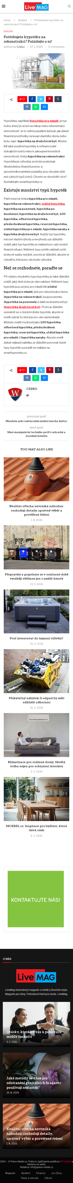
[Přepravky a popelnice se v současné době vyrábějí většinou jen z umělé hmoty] (36, 547)
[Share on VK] (27, 107)
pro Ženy (57, 1173)
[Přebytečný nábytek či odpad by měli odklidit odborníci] (36, 671)
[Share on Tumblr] (58, 99)
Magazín (10, 1173)
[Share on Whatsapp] (35, 107)
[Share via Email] (44, 107)
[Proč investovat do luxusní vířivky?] (36, 611)
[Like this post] (23, 99)
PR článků (65, 1161)
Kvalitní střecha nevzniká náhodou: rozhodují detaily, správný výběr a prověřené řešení (36, 511)
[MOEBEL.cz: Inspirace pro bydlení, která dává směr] (36, 799)
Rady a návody (29, 1177)
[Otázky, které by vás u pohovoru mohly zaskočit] (36, 1024)
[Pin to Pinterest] (49, 99)
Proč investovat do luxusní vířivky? (36, 638)
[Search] (69, 6)
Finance (40, 1173)
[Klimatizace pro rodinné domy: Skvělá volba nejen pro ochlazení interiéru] (36, 735)
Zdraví (48, 1177)
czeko (21, 46)
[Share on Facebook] (32, 99)
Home (7, 20)
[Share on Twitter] (40, 99)
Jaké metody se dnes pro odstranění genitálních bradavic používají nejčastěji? (34, 1083)
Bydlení (22, 20)
